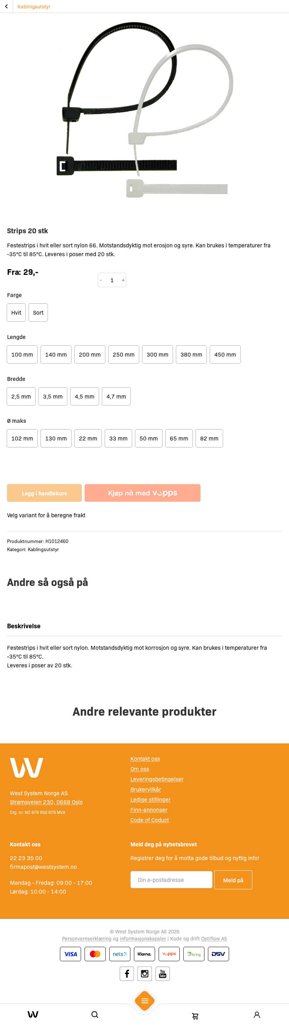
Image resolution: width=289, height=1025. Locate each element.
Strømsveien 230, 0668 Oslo (46, 801)
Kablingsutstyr (34, 6)
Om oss (139, 768)
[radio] (16, 312)
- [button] (101, 280)
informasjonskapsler (143, 938)
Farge (14, 294)
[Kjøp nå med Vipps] (143, 493)
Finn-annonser (148, 809)
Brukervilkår (145, 789)
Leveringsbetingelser (157, 779)
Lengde (16, 336)
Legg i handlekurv (44, 493)
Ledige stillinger (150, 799)
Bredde (16, 378)
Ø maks (16, 420)
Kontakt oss (145, 758)
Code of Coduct (149, 819)
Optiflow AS (214, 938)
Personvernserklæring (86, 938)
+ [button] (123, 280)
